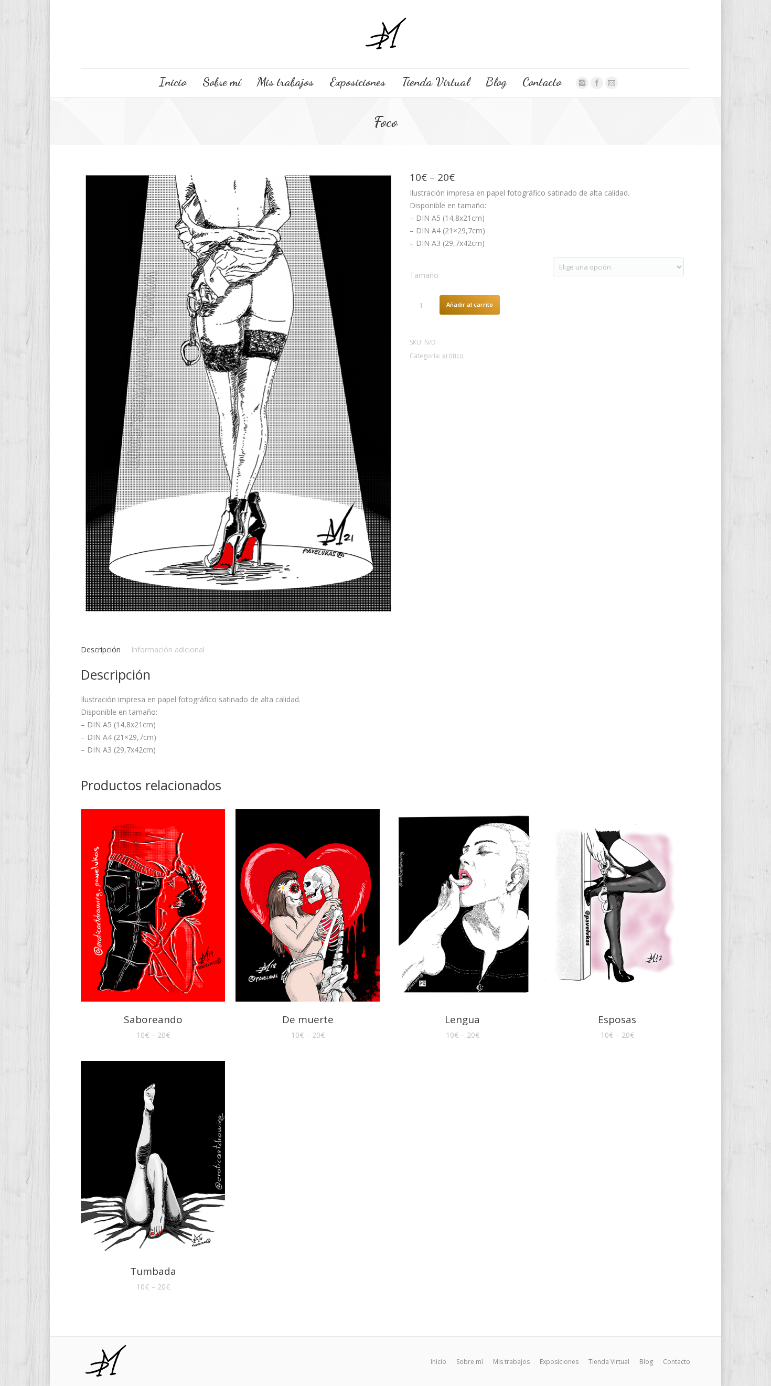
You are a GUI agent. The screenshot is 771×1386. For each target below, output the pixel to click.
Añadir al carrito (469, 304)
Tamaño (424, 275)
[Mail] (611, 83)
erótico (453, 355)
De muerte (308, 1019)
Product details (168, 907)
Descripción (101, 649)
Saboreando (153, 1019)
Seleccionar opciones (138, 907)
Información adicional (168, 649)
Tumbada (153, 1271)
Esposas (617, 1019)
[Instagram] (582, 83)
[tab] (101, 649)
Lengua (462, 1019)
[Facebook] (597, 83)
